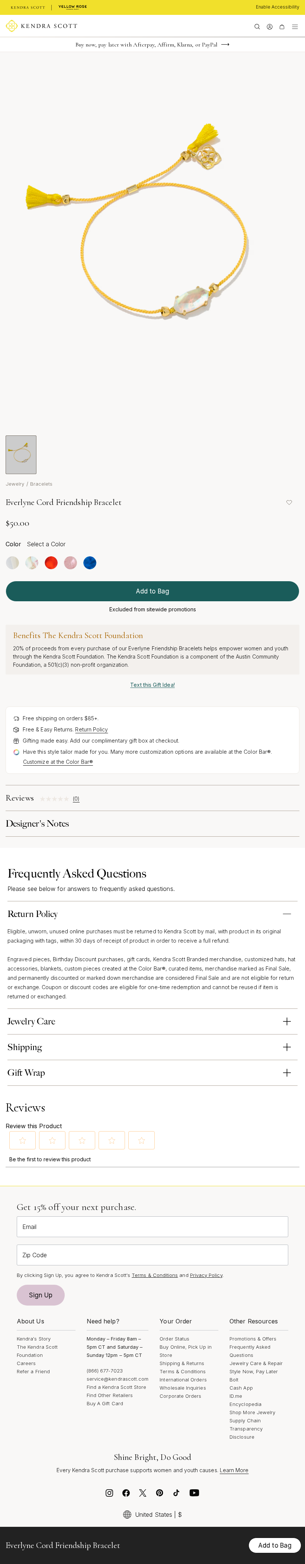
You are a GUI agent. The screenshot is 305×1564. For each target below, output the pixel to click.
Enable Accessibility (277, 7)
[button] (23, 1140)
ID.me (235, 1396)
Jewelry (15, 484)
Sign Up (41, 1295)
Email (29, 1226)
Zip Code (34, 1255)
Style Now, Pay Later (253, 1371)
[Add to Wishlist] (289, 502)
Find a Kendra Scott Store (117, 1387)
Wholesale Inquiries (183, 1388)
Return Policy (91, 729)
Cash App (241, 1388)
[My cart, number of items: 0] (282, 26)
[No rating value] (56, 799)
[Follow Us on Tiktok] (176, 1495)
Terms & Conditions (183, 1371)
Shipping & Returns (182, 1363)
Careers (26, 1363)
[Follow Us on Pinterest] (159, 1495)
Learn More (234, 1470)
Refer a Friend (33, 1371)
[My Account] (269, 26)
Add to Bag (152, 591)
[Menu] (295, 26)
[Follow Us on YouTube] (194, 1495)
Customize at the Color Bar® (58, 762)
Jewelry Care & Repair (256, 1363)
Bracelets (41, 484)
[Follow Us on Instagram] (109, 1495)
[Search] (257, 26)
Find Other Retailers (110, 1395)
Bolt (233, 1380)
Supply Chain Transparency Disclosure (246, 1428)
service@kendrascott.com (118, 1379)
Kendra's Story (34, 1339)
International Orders (183, 1380)
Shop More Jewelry (252, 1412)
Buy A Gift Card (105, 1403)
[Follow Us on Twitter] (143, 1495)
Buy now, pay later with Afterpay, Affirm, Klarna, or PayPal (147, 44)
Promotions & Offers (252, 1339)
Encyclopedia (245, 1404)
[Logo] (41, 26)
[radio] (12, 563)
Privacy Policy (206, 1275)
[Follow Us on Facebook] (126, 1495)
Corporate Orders (180, 1396)
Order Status (174, 1339)
